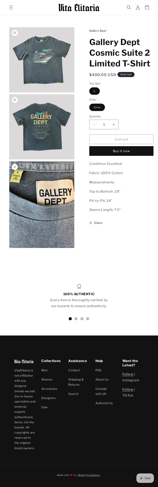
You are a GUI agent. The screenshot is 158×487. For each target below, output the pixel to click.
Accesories (49, 388)
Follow (128, 374)
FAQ (98, 370)
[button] (11, 7)
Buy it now (121, 151)
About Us (102, 379)
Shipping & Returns (76, 382)
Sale (44, 407)
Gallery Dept (97, 30)
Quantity (95, 116)
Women (46, 379)
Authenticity (104, 403)
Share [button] (98, 222)
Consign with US (101, 391)
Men (44, 370)
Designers (48, 398)
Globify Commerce (89, 475)
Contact (74, 370)
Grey (99, 108)
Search (73, 394)
